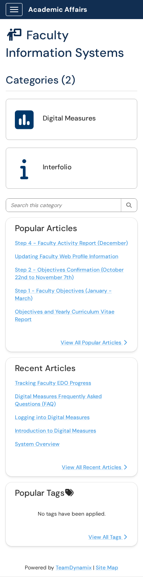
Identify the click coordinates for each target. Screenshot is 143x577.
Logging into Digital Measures (52, 417)
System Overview (37, 443)
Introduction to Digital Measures (55, 430)
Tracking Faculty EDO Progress (53, 382)
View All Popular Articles (92, 342)
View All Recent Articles (92, 467)
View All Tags (105, 537)
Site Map (107, 567)
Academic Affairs (57, 9)
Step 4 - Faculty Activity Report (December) (71, 242)
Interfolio (57, 167)
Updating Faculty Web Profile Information (66, 256)
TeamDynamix (74, 567)
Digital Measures (69, 118)
